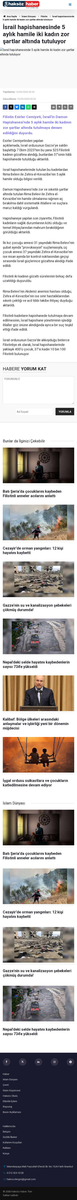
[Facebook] (5, 107)
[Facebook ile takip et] (6, 1062)
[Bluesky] (16, 107)
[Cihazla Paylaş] (34, 107)
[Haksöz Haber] (21, 4)
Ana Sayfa (11, 16)
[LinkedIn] (22, 107)
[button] (59, 107)
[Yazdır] (53, 107)
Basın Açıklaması (12, 1112)
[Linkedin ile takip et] (38, 1062)
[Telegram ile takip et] (70, 1062)
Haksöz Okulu (10, 1095)
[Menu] (70, 4)
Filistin (44, 16)
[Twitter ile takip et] (22, 1062)
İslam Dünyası (29, 16)
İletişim (6, 1131)
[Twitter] (11, 107)
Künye (6, 1153)
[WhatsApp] (28, 107)
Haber (6, 1074)
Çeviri (6, 1084)
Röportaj (7, 1106)
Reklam (7, 1147)
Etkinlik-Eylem (10, 1101)
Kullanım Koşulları (12, 1142)
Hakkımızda (9, 1126)
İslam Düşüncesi (11, 1090)
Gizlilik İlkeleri (10, 1137)
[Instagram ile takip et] (54, 1062)
